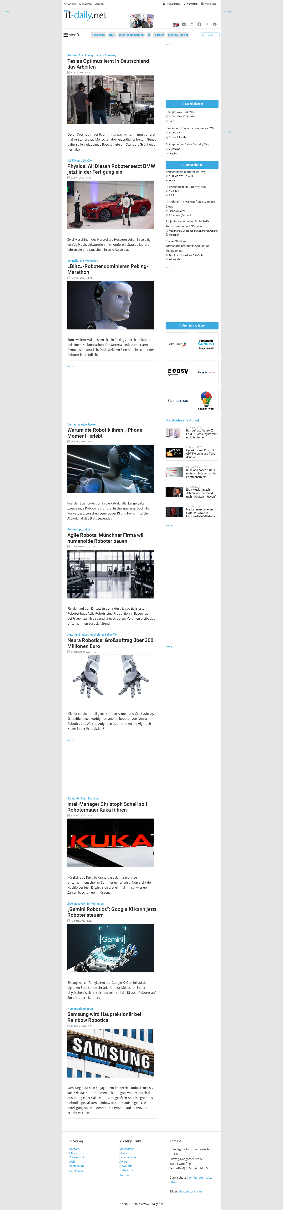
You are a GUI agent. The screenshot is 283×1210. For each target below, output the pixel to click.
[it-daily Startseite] (92, 15)
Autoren (124, 1175)
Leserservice (127, 1157)
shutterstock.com (190, 1191)
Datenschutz (77, 1157)
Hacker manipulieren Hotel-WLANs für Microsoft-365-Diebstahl (201, 513)
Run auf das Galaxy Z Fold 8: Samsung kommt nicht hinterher (202, 434)
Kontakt (74, 1149)
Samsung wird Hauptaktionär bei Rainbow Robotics (104, 1017)
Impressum (76, 1166)
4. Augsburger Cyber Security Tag (187, 144)
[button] (71, 35)
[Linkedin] (184, 24)
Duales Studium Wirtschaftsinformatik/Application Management (187, 246)
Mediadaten (126, 1149)
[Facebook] (199, 24)
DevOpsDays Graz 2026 (181, 112)
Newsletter (126, 1166)
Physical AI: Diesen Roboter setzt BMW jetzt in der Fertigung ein (111, 169)
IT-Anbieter (126, 1170)
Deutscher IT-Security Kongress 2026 (190, 128)
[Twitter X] (207, 24)
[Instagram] (191, 24)
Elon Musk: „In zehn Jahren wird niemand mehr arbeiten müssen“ (201, 493)
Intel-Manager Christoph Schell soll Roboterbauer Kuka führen (107, 807)
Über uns (75, 1153)
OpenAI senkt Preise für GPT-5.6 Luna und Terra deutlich (201, 453)
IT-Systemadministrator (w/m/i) (186, 187)
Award (123, 1161)
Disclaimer (76, 1171)
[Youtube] (215, 24)
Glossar (124, 1153)
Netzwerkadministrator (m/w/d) (186, 172)
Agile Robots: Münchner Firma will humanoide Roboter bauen (106, 538)
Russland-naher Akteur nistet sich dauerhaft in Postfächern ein (201, 473)
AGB (72, 1161)
